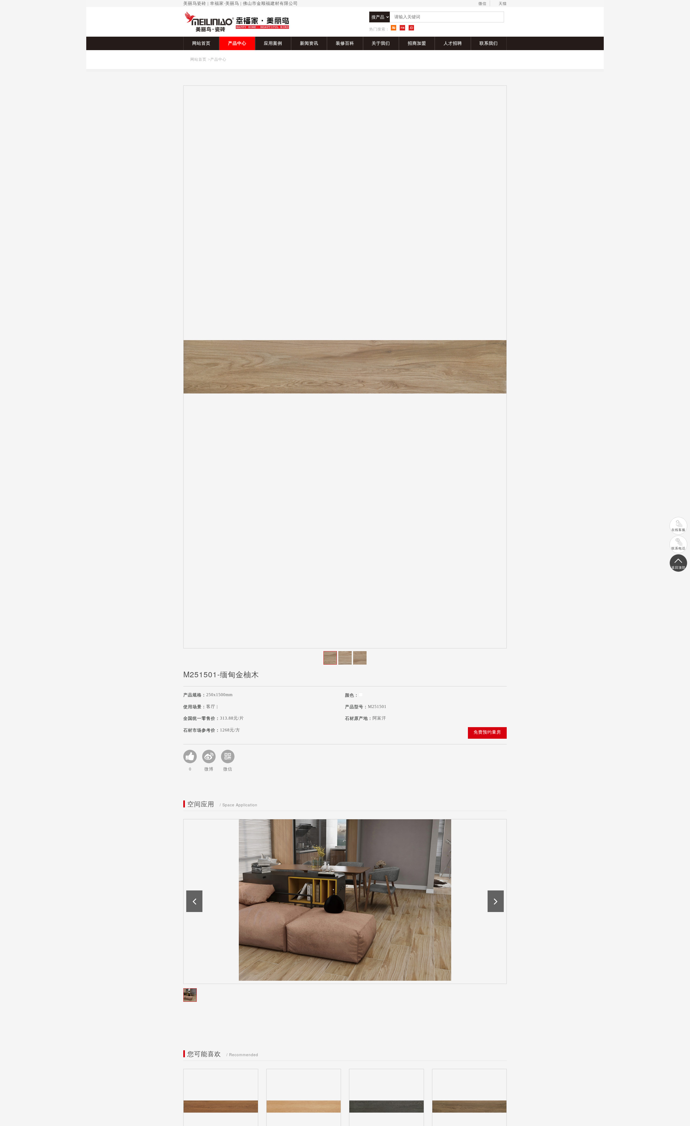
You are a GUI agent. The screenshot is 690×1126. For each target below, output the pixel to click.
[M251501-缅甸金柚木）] (345, 366)
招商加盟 (417, 43)
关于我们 (381, 43)
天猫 (503, 4)
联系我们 (488, 43)
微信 (482, 4)
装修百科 (345, 43)
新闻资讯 (309, 43)
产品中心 (237, 43)
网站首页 (201, 43)
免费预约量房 (487, 732)
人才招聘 (453, 43)
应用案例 (273, 43)
